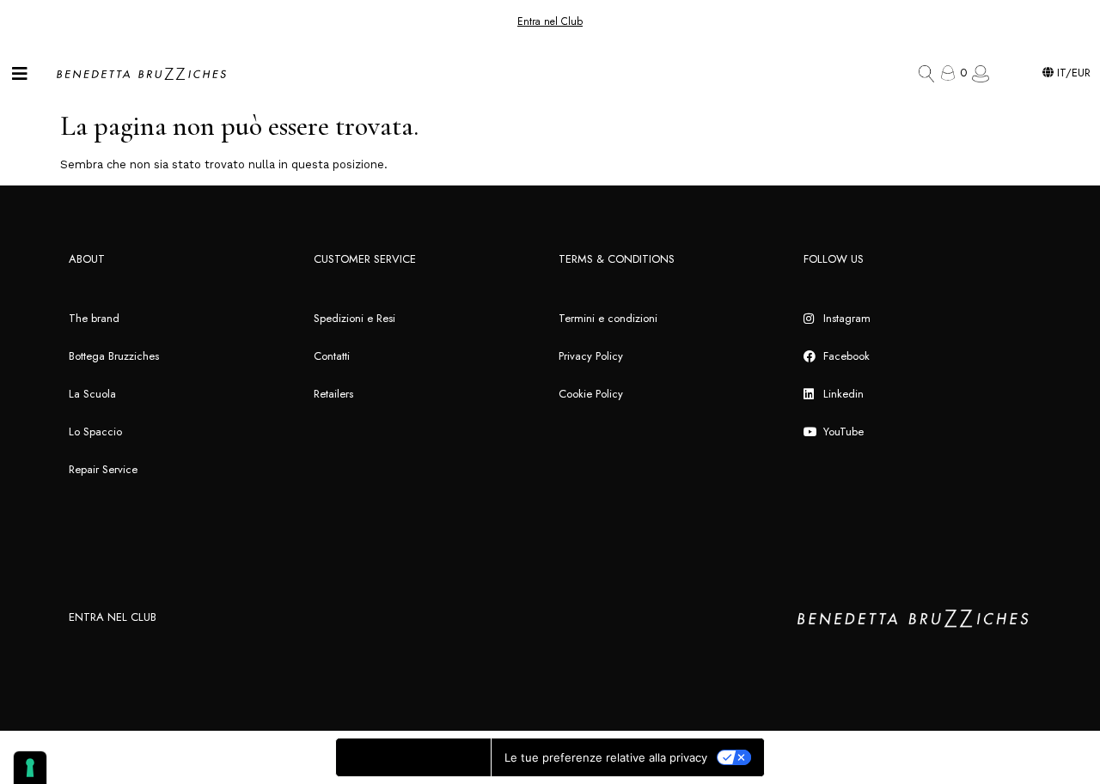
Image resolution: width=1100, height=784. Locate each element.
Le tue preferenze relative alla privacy (605, 757)
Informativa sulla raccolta (413, 757)
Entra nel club (112, 617)
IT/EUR (1072, 72)
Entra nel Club (550, 21)
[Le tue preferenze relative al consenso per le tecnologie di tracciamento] (30, 767)
